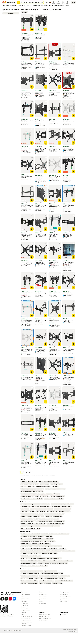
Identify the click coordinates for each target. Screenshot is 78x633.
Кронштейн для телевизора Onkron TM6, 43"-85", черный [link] (68, 206)
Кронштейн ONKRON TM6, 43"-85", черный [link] (68, 321)
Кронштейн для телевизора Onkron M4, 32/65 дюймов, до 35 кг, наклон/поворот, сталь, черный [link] (68, 149)
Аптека (23, 607)
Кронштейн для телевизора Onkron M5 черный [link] (40, 408)
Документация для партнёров (45, 618)
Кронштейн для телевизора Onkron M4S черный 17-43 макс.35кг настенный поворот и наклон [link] (40, 235)
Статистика (5, 630)
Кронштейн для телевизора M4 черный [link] (54, 93)
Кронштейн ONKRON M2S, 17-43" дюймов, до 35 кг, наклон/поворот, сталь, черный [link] (26, 408)
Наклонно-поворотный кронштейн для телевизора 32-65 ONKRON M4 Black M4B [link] (26, 262)
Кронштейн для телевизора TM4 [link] (54, 294)
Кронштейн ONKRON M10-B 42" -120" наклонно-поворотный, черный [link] (40, 350)
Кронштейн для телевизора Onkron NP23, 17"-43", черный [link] (40, 206)
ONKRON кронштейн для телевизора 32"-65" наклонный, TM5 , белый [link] (26, 148)
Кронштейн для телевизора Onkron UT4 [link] (68, 463)
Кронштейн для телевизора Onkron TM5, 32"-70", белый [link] (27, 321)
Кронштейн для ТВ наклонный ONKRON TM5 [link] (26, 463)
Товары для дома (25, 605)
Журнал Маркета (42, 603)
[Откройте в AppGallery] (10, 600)
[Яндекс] (75, 631)
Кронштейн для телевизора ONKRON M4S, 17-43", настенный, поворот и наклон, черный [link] (26, 93)
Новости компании (64, 594)
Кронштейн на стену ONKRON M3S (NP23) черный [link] (39, 93)
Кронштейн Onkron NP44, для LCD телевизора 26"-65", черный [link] (54, 321)
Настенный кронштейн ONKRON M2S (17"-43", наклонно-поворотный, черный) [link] (39, 121)
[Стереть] (42, 2)
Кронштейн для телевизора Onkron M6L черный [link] (40, 294)
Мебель (23, 596)
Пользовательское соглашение (15, 630)
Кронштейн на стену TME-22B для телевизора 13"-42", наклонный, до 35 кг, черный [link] (27, 64)
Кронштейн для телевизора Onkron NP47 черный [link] (40, 321)
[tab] (5, 5)
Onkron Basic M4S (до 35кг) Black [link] (54, 463)
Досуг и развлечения (26, 594)
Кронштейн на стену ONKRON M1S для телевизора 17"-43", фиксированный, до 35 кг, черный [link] (40, 378)
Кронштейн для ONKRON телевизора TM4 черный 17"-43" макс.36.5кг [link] (40, 35)
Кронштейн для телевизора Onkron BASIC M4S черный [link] (68, 64)
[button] (24, 12)
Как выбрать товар (42, 594)
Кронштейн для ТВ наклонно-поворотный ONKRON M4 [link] (39, 263)
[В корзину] (32, 29)
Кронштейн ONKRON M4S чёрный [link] (68, 407)
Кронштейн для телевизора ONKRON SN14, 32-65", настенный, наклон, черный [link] (40, 435)
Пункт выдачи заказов (64, 599)
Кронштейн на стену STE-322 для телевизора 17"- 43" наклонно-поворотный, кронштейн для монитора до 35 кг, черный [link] (54, 206)
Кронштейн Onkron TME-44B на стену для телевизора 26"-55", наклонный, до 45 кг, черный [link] (27, 206)
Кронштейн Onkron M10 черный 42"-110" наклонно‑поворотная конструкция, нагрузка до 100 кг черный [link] (54, 263)
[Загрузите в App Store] (2, 600)
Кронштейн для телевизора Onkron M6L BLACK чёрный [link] (54, 149)
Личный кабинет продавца (44, 614)
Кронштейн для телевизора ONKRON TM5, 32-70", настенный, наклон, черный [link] (26, 121)
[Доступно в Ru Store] (14, 600)
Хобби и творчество (26, 610)
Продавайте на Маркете (44, 616)
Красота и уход (25, 608)
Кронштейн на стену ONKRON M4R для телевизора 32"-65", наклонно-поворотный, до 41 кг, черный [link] (41, 177)
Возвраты (41, 601)
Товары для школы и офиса (27, 616)
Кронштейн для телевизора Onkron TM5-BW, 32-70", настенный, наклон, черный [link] (40, 463)
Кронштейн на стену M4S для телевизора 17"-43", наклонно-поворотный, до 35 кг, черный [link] (27, 235)
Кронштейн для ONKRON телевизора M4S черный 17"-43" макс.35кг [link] (54, 435)
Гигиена (23, 599)
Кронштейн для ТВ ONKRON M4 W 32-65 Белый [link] (54, 177)
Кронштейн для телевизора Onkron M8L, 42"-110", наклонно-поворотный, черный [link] (68, 263)
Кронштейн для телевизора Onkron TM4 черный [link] (26, 35)
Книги (23, 614)
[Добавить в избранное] (32, 16)
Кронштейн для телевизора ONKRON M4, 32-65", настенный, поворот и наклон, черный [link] (40, 149)
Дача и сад (24, 612)
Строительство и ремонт (27, 621)
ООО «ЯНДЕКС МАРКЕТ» (72, 629)
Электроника (24, 601)
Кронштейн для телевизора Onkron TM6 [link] (68, 177)
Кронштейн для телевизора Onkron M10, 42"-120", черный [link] (68, 378)
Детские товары (25, 623)
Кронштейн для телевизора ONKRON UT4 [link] (54, 121)
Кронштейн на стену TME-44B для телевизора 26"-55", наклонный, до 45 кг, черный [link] (41, 64)
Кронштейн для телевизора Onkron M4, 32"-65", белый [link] (26, 350)
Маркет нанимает (63, 601)
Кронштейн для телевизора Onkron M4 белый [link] (68, 121)
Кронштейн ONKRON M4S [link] (68, 434)
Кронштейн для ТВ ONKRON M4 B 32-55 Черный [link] (68, 350)
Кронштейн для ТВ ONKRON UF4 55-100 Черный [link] (27, 378)
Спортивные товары (26, 618)
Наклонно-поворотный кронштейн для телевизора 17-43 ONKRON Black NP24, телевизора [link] (68, 93)
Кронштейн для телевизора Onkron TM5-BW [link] (54, 235)
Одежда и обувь (25, 603)
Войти (73, 2)
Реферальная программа (65, 596)
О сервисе (41, 599)
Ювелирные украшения (26, 625)
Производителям (63, 597)
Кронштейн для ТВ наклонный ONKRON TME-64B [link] (26, 435)
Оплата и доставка (42, 596)
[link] (29, 482)
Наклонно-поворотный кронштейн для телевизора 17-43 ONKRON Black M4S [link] (54, 64)
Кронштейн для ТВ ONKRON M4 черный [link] (27, 177)
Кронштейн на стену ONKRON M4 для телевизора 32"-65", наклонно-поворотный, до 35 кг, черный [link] (55, 350)
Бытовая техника (25, 597)
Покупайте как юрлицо (43, 597)
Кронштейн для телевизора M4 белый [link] (54, 408)
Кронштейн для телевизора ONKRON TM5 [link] (26, 294)
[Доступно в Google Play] (6, 600)
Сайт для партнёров (43, 620)
